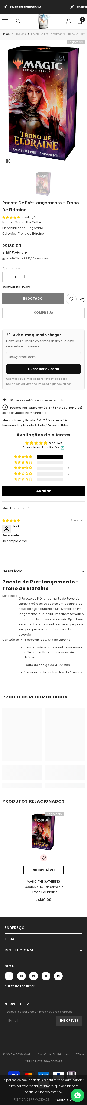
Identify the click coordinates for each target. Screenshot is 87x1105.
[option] (43, 103)
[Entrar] (68, 21)
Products (20, 34)
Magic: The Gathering (31, 222)
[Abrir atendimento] (77, 1095)
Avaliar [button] (43, 491)
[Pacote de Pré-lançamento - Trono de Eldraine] (43, 832)
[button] (11, 217)
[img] (11, 520)
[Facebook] (9, 976)
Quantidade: (11, 268)
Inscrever (69, 1020)
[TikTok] (33, 976)
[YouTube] (46, 976)
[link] (22, 775)
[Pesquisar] (18, 21)
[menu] (5, 21)
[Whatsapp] (58, 976)
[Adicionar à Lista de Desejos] (71, 299)
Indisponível (43, 870)
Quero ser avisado (43, 369)
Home (6, 34)
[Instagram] (21, 976)
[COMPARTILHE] (81, 299)
